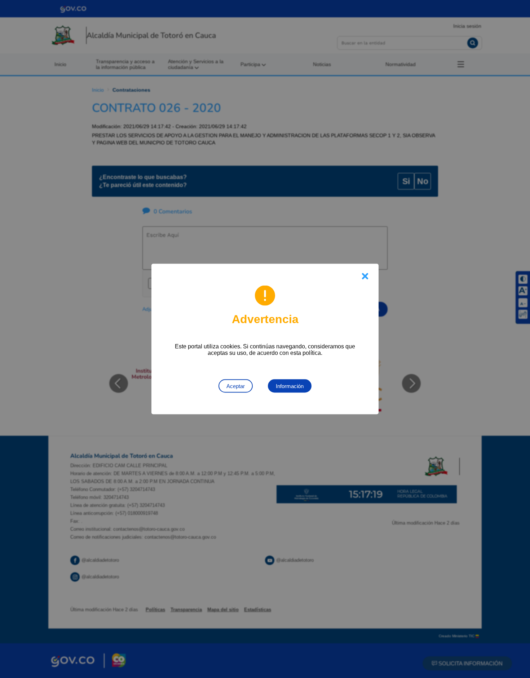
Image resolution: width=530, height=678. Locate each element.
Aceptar (235, 386)
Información (290, 386)
